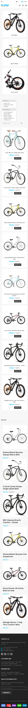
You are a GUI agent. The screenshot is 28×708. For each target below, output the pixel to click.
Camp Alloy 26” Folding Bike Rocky (14, 152)
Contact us (4, 675)
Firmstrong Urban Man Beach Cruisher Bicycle (14, 294)
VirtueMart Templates (7, 674)
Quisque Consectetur (9, 118)
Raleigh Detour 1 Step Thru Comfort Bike (14, 401)
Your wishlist (4, 663)
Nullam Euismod (7, 115)
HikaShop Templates (19, 674)
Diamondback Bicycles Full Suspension (14, 222)
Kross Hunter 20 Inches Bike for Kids (14, 330)
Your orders (18, 662)
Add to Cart (17, 158)
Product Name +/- (6, 100)
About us (3, 672)
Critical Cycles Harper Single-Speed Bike (14, 187)
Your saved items (17, 665)
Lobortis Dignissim (8, 112)
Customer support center (7, 662)
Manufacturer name (8, 104)
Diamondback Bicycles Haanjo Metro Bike (14, 258)
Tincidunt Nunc (7, 120)
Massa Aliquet (7, 113)
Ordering (6, 106)
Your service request (6, 665)
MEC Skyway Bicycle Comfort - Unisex (14, 365)
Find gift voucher (13, 663)
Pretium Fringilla (7, 116)
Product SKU (7, 103)
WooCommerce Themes (13, 672)
